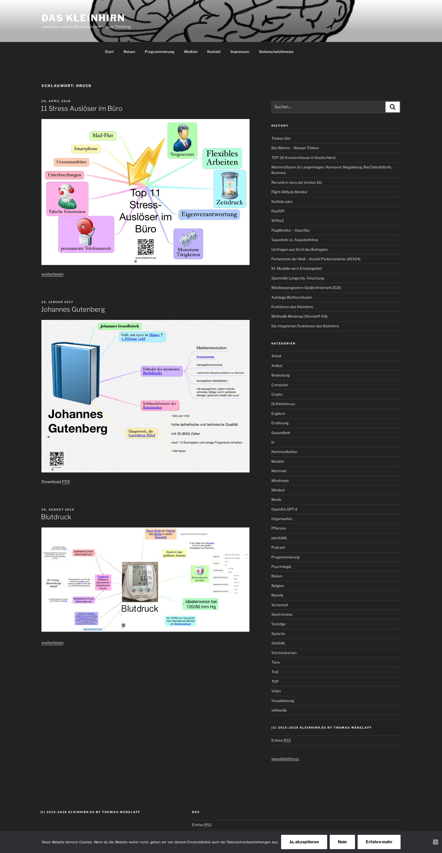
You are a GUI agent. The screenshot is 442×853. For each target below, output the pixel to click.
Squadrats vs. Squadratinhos (294, 239)
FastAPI (277, 211)
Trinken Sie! (280, 138)
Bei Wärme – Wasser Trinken (295, 148)
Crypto (276, 394)
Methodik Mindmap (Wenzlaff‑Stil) (299, 316)
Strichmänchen (284, 653)
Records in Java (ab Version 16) (296, 182)
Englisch (278, 413)
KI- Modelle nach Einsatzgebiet (296, 268)
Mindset (278, 490)
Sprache (278, 633)
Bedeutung (280, 375)
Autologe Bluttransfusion (291, 297)
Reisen (129, 51)
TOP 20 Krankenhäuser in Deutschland (303, 157)
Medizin (190, 51)
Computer (279, 385)
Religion (277, 586)
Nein (342, 841)
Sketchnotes (281, 614)
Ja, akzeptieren (304, 841)
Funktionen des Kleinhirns (292, 307)
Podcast (278, 547)
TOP (275, 681)
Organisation (281, 518)
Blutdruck (56, 517)
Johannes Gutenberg (73, 309)
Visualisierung (282, 700)
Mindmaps (280, 480)
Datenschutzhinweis (276, 51)
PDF (66, 481)
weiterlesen (52, 274)
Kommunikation (284, 451)
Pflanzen (278, 528)
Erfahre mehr (379, 841)
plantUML (279, 538)
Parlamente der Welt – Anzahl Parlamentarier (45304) (315, 259)
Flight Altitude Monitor (289, 192)
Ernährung (280, 423)
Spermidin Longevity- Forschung (297, 278)
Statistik (278, 643)
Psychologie (281, 566)
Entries (281, 740)
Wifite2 (277, 220)
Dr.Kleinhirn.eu (283, 404)
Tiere (275, 662)
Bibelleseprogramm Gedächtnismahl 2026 (306, 287)
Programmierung (159, 51)
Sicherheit (279, 605)
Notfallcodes (281, 201)
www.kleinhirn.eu (285, 759)
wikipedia (279, 710)
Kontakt (214, 51)
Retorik (277, 595)
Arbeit (276, 356)
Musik (276, 499)
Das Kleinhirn (83, 18)
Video (276, 691)
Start (109, 51)
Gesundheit (280, 432)
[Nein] (435, 842)
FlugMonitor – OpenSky (290, 230)
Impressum (239, 51)
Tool (274, 672)
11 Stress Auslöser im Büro (82, 108)
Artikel (276, 365)
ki (272, 442)
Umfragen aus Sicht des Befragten (299, 249)
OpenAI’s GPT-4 (284, 509)
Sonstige (278, 624)
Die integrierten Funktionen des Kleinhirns (305, 326)
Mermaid (278, 471)
